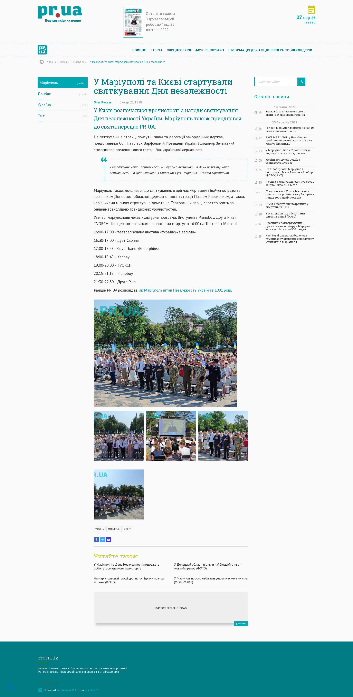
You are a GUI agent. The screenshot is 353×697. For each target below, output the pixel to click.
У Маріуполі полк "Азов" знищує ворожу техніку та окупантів (288, 152)
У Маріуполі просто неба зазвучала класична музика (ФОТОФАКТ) (211, 580)
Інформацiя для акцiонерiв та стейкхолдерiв (270, 50)
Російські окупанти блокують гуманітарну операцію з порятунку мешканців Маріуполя (290, 238)
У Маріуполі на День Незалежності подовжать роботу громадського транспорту (126, 566)
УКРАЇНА (99, 529)
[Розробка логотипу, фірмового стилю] (171, 607)
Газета (157, 50)
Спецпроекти (179, 50)
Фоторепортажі (209, 50)
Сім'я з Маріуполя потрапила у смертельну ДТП (287, 205)
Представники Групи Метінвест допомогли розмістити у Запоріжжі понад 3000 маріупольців (290, 194)
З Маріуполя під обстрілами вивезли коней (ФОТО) (285, 215)
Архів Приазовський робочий (108, 668)
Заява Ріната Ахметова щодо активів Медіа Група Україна (285, 113)
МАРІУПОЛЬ (114, 529)
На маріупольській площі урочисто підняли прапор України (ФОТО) (129, 580)
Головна (42, 668)
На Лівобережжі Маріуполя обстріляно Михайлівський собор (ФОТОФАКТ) (289, 172)
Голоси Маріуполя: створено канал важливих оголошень (290, 129)
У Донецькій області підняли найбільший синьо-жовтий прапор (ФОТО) (207, 566)
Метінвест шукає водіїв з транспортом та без (283, 161)
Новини (139, 50)
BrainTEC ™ (92, 690)
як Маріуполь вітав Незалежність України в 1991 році (185, 290)
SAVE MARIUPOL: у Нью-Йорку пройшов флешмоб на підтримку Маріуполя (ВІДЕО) (289, 140)
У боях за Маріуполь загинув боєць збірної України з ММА (290, 183)
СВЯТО (127, 529)
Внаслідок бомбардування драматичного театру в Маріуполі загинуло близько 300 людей (289, 226)
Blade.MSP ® (69, 690)
